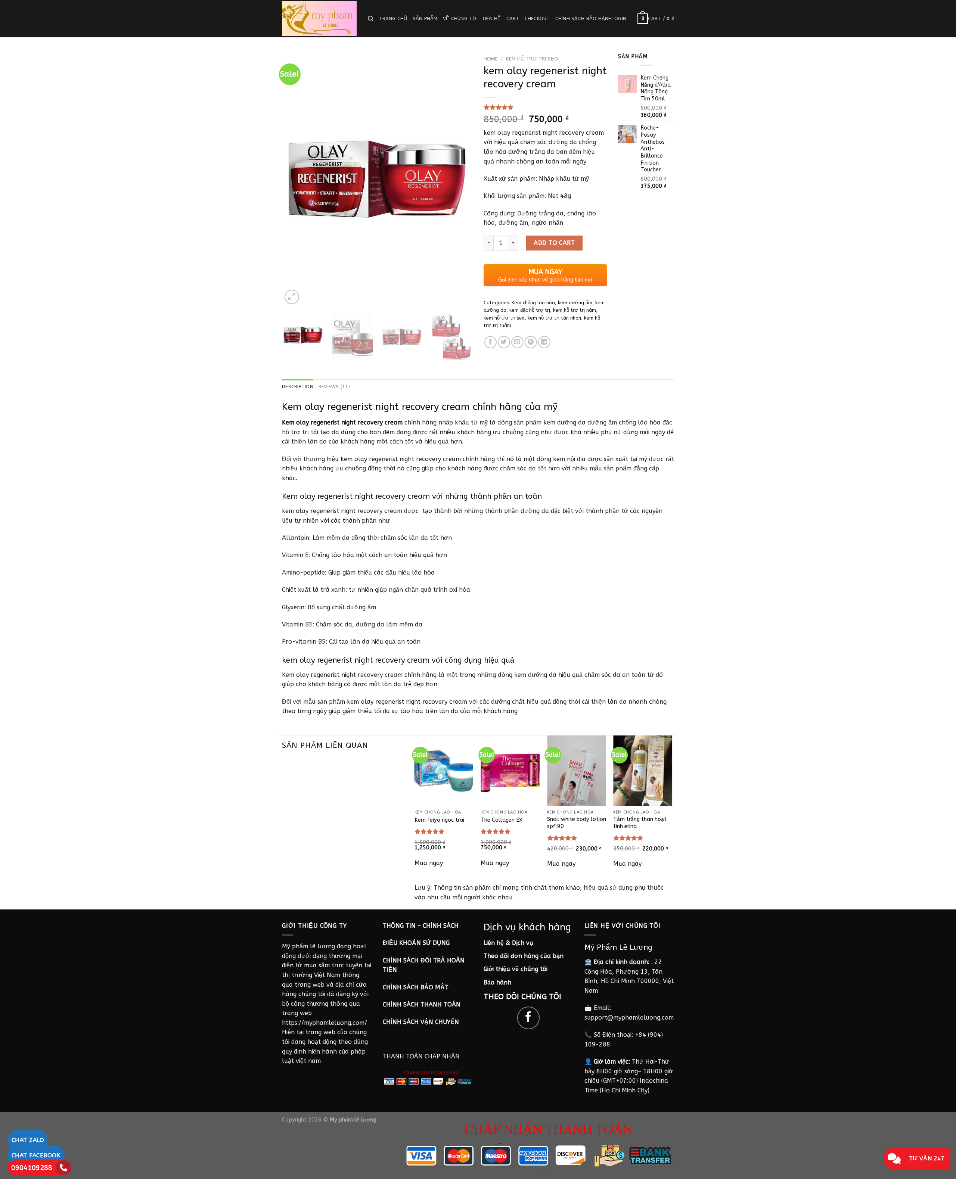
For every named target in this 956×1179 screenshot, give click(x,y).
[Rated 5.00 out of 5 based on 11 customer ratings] (545, 107)
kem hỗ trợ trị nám (574, 310)
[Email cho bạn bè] (517, 342)
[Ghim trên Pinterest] (531, 342)
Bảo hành (497, 982)
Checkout (537, 18)
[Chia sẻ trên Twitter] (504, 342)
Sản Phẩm (425, 18)
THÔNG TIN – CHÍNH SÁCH (421, 925)
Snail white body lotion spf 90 (576, 823)
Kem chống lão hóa (533, 302)
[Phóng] (292, 297)
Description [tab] (297, 386)
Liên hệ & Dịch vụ (508, 942)
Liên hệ (492, 18)
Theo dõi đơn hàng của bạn (524, 955)
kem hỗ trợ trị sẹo (532, 59)
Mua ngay (429, 863)
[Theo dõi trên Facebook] (528, 1018)
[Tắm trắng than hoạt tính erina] (642, 770)
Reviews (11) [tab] (334, 386)
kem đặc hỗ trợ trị (529, 310)
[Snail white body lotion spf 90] (576, 770)
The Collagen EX (501, 820)
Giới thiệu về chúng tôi (515, 969)
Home (491, 59)
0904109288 (31, 1168)
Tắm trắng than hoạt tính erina (640, 823)
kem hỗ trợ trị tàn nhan (554, 318)
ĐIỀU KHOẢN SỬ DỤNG (416, 942)
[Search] (370, 19)
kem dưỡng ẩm (575, 302)
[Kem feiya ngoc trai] (444, 770)
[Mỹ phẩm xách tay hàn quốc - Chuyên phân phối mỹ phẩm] (319, 18)
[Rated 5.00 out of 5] (430, 831)
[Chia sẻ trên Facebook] (490, 342)
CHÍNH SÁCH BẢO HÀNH (583, 18)
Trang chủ (393, 18)
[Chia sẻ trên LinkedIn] (544, 342)
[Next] (459, 179)
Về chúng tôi (460, 18)
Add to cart (554, 242)
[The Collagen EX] (510, 770)
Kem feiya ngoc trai (439, 820)
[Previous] (295, 179)
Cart (512, 18)
